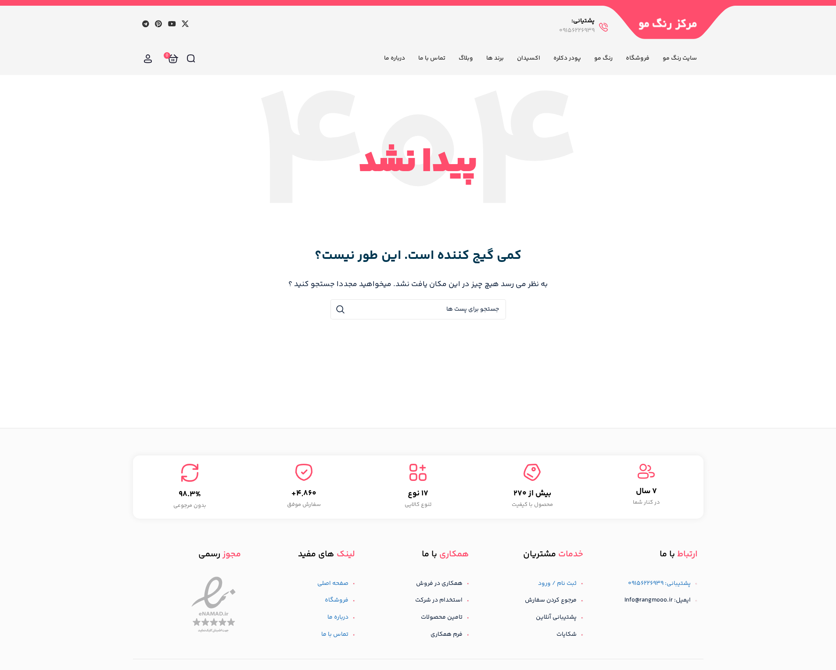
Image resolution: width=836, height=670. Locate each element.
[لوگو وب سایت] (668, 23)
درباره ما (337, 617)
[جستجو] (191, 59)
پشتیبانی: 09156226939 (659, 583)
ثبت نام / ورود (557, 583)
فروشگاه (336, 600)
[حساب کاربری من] (148, 59)
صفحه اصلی (332, 583)
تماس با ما (334, 634)
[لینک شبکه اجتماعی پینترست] (158, 24)
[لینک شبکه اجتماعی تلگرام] (146, 24)
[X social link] (185, 24)
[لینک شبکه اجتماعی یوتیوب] (172, 24)
